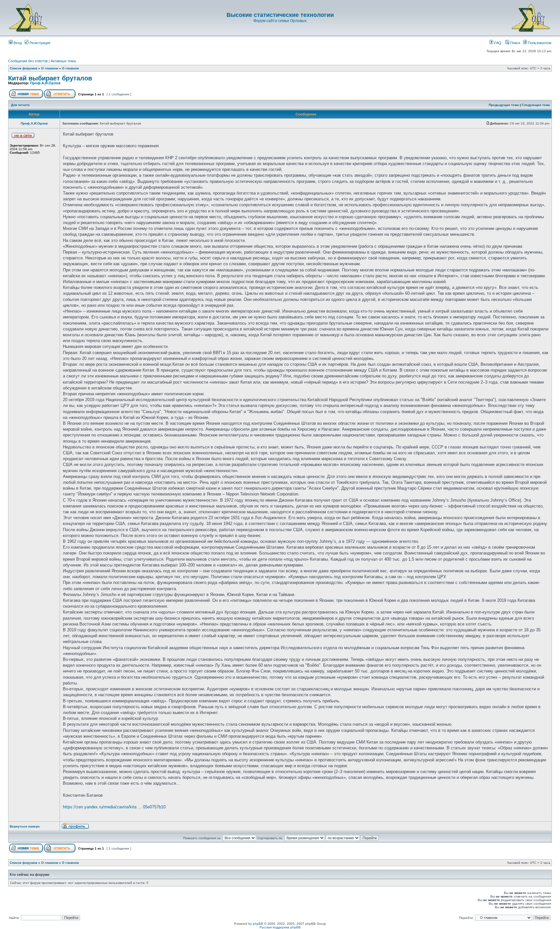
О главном (49, 68)
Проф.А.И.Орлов (45, 83)
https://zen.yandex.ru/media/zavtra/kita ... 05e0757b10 (114, 806)
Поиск (514, 43)
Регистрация (39, 43)
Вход (17, 43)
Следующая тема (536, 105)
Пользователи (539, 43)
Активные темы (63, 61)
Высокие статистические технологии (280, 15)
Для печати (20, 105)
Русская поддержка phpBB (280, 927)
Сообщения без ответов (28, 61)
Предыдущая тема (504, 105)
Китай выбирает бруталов (50, 78)
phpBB (258, 923)
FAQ (497, 43)
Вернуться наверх (25, 826)
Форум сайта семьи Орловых (280, 20)
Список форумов (23, 68)
